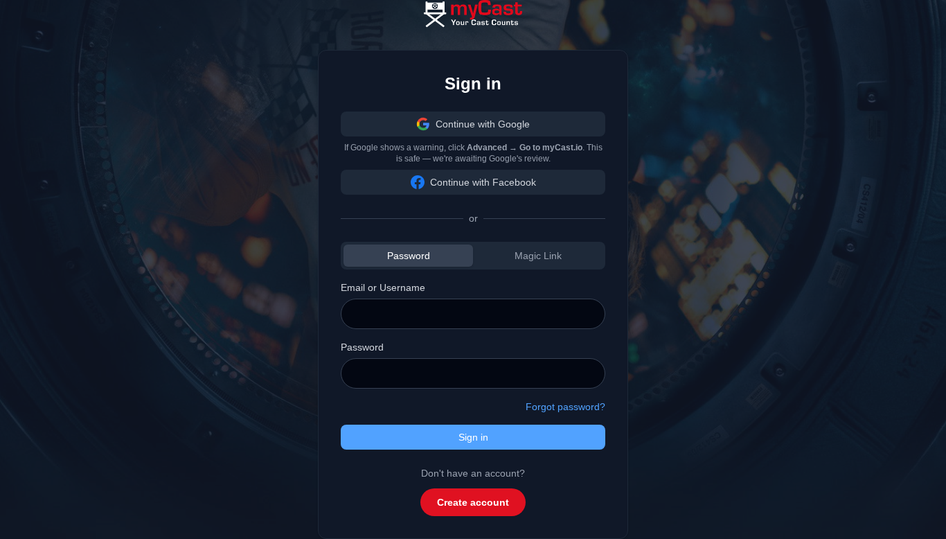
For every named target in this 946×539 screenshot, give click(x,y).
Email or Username (383, 287)
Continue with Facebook (483, 182)
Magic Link (538, 255)
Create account (473, 502)
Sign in (473, 437)
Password (408, 255)
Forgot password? (565, 406)
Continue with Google (483, 124)
